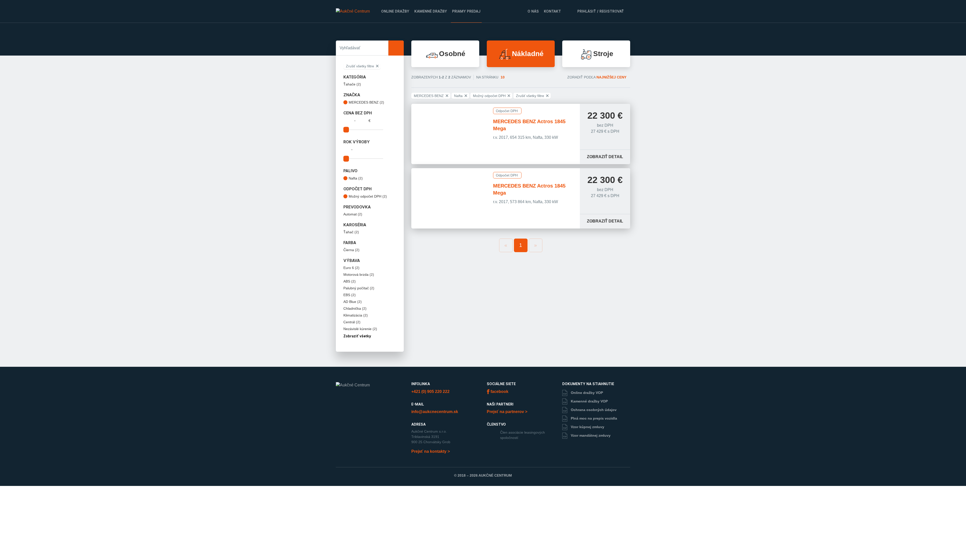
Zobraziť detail (605, 157)
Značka (351, 95)
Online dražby (395, 11)
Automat (352, 214)
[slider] (346, 129)
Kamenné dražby (430, 11)
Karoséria (354, 225)
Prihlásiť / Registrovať (600, 11)
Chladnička (355, 308)
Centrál (351, 322)
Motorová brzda (358, 275)
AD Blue (352, 302)
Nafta (356, 178)
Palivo (350, 171)
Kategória (354, 77)
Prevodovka (357, 207)
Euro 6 (351, 268)
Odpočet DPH (357, 189)
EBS (349, 295)
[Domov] (353, 11)
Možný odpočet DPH (368, 196)
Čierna (351, 250)
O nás (533, 11)
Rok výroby (356, 142)
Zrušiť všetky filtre (362, 66)
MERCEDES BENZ (366, 102)
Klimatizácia (355, 315)
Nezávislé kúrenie (360, 329)
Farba (349, 243)
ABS (349, 281)
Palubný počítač (358, 288)
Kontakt (552, 11)
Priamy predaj (466, 11)
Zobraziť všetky (357, 336)
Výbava (351, 261)
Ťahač (351, 232)
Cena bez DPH (357, 113)
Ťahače (352, 84)
